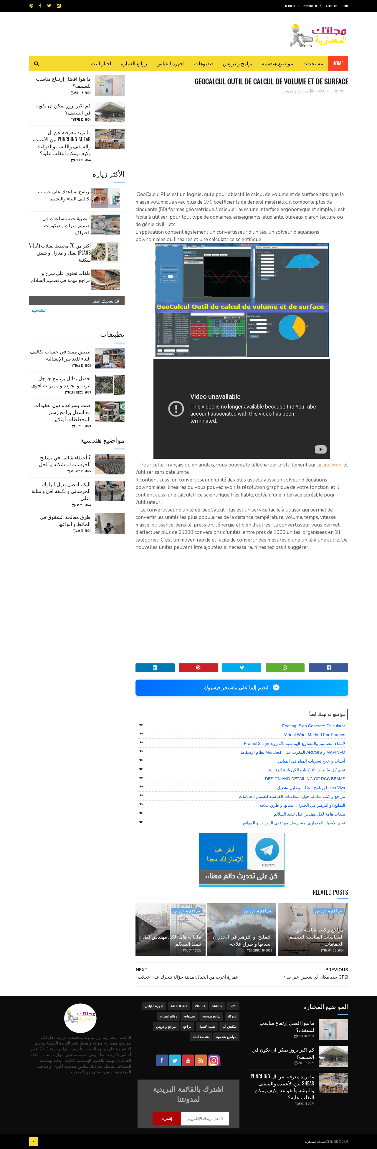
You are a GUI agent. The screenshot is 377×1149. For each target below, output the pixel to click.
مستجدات (312, 63)
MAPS (217, 1006)
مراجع (187, 1027)
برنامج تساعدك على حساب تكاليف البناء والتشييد (64, 195)
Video (200, 1006)
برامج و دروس (237, 63)
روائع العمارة (134, 63)
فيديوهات (204, 63)
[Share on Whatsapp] (285, 667)
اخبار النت (101, 63)
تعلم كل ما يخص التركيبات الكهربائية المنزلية (307, 770)
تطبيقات (189, 1016)
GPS (233, 1006)
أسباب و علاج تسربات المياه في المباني (311, 761)
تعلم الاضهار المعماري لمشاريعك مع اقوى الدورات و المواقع (294, 823)
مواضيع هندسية (277, 63)
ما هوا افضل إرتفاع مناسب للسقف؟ (63, 82)
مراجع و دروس (295, 91)
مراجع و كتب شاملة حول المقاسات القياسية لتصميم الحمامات (292, 796)
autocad (179, 1006)
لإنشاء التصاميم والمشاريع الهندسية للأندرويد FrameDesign (294, 743)
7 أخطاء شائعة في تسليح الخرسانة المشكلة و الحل (65, 461)
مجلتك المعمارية (315, 1141)
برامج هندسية (211, 1016)
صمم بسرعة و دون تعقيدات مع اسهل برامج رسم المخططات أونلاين (62, 412)
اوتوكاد (232, 1016)
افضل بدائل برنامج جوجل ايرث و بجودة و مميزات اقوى (61, 381)
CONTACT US (292, 6)
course (338, 91)
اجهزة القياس (170, 63)
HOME (345, 6)
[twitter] (49, 6)
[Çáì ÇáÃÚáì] (33, 1141)
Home (338, 63)
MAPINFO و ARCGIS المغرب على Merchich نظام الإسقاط (293, 752)
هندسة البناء (201, 1037)
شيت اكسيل (207, 1027)
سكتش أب (229, 1027)
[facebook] (40, 6)
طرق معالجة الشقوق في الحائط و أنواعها (65, 520)
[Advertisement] (241, 140)
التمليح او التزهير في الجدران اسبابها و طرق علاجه (302, 805)
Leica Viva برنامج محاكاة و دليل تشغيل (311, 787)
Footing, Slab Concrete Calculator (313, 725)
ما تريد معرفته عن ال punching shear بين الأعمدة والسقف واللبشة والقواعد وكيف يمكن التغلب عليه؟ (62, 142)
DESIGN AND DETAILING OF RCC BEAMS (305, 778)
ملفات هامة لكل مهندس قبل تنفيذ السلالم (309, 814)
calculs (322, 91)
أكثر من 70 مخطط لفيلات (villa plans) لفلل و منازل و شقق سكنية (60, 252)
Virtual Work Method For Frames (314, 734)
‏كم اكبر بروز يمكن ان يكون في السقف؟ (63, 109)
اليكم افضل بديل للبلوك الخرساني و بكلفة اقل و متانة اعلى (61, 491)
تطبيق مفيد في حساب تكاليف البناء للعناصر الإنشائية (60, 355)
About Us (331, 6)
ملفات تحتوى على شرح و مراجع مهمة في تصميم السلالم (61, 276)
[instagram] (59, 6)
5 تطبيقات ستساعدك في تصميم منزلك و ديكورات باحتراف (66, 225)
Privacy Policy (312, 6)
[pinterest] (31, 6)
